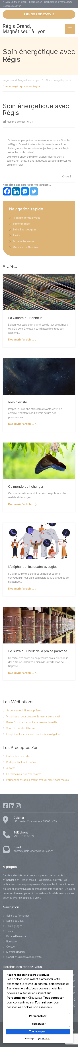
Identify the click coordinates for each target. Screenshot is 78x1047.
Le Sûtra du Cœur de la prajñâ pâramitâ (37, 651)
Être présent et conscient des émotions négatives (33, 734)
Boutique (11, 941)
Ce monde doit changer (25, 486)
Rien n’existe (17, 402)
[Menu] (70, 29)
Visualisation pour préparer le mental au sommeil (33, 716)
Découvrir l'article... (21, 339)
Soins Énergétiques (24, 229)
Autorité (10, 768)
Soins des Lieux (15, 920)
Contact (10, 946)
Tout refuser (38, 1023)
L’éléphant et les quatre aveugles (32, 567)
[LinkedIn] (11, 806)
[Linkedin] (16, 191)
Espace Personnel (24, 241)
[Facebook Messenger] (25, 191)
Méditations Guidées (25, 247)
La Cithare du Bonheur (25, 318)
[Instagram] (18, 806)
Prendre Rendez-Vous (26, 217)
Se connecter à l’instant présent (24, 710)
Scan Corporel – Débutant (20, 728)
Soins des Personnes (17, 915)
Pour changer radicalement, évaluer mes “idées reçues (37, 779)
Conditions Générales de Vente (24, 956)
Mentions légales (15, 951)
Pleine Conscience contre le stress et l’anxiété (31, 722)
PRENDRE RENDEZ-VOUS (39, 14)
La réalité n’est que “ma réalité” (23, 774)
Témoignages (21, 223)
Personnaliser (37, 1015)
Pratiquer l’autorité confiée (21, 762)
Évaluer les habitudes (18, 756)
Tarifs (16, 235)
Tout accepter (38, 1031)
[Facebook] (7, 191)
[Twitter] (34, 191)
